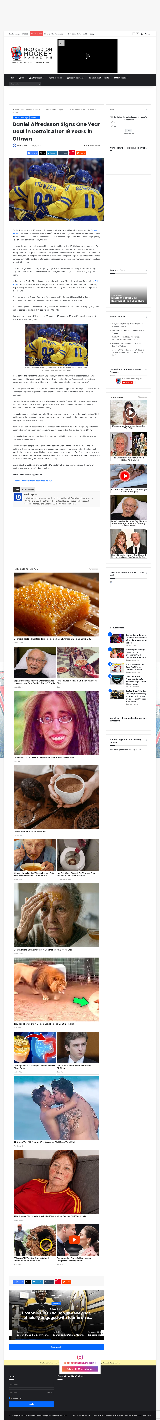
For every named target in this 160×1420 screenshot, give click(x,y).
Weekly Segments (76, 78)
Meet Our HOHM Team (114, 1415)
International (56, 78)
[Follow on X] (28, 146)
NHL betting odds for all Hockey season (125, 750)
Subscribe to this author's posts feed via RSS (32, 481)
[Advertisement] (80, 94)
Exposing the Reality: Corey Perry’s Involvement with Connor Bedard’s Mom (136, 653)
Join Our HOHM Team (132, 1415)
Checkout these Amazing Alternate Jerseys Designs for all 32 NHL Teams (56, 1315)
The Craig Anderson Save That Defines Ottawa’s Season (135, 667)
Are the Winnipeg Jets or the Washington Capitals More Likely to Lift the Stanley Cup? (128, 352)
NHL (22, 78)
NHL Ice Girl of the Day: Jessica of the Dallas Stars (126, 299)
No (115, 126)
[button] (87, 56)
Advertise (147, 1415)
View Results (129, 134)
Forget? (49, 1392)
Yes (115, 122)
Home (13, 78)
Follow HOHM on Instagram (80, 1369)
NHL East (24, 110)
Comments (56, 1347)
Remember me (16, 1398)
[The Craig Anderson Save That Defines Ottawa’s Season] (117, 668)
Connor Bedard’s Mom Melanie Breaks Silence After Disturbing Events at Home (136, 639)
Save (73, 151)
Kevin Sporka (22, 146)
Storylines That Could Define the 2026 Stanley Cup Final (66, 34)
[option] (56, 1315)
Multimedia (121, 78)
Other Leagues (38, 78)
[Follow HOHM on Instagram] (80, 1358)
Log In (31, 1404)
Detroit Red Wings (36, 110)
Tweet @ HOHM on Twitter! (71, 1376)
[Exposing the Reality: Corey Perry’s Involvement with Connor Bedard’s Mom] (117, 653)
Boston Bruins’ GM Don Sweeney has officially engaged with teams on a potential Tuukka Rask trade (136, 696)
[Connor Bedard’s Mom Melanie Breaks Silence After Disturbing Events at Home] (117, 638)
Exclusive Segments (100, 78)
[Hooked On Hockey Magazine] (31, 53)
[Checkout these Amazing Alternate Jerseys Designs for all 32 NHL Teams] (117, 679)
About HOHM (97, 1415)
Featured (34, 118)
